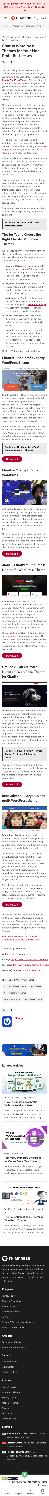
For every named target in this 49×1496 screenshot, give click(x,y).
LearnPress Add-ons (11, 1387)
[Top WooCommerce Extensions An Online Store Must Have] (24, 1137)
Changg (17, 40)
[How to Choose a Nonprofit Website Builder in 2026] (24, 1082)
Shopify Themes (9, 1397)
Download (12, 458)
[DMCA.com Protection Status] (10, 1478)
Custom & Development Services (18, 1322)
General (7, 1153)
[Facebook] (11, 62)
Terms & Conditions (11, 1301)
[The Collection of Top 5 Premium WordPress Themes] (24, 1193)
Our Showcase (9, 1418)
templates (12, 636)
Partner (5, 1317)
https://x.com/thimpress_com (27, 970)
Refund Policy (8, 1306)
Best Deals (7, 1413)
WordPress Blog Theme (14, 993)
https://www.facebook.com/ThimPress (29, 959)
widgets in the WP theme (25, 269)
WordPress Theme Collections (27, 26)
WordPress (36, 986)
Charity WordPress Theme (21, 980)
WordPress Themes (11, 1392)
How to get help (10, 1372)
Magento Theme (10, 1403)
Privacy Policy (9, 1296)
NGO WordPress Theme (14, 986)
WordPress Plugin (11, 999)
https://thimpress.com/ (22, 954)
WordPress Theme (33, 999)
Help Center (8, 1367)
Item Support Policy (11, 1311)
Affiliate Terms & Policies (14, 1347)
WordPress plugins (37, 304)
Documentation (9, 1361)
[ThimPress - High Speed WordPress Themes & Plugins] (21, 18)
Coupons (6, 1408)
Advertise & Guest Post (13, 1327)
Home (5, 26)
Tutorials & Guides (12, 1097)
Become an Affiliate (11, 1342)
